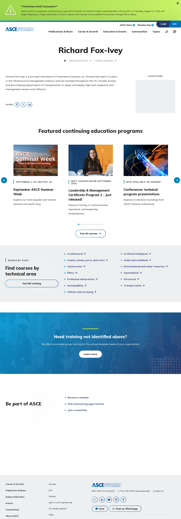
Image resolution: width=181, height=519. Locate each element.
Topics (156, 31)
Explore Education (15, 496)
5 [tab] (89, 224)
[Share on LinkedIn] (29, 104)
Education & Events (114, 31)
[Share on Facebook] (16, 104)
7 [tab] (94, 224)
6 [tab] (91, 224)
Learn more (90, 354)
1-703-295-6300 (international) (134, 491)
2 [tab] (81, 224)
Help (51, 514)
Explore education (104, 60)
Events (9, 503)
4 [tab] (86, 224)
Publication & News (16, 490)
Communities (139, 31)
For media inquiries (58, 508)
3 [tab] (84, 224)
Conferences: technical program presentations (141, 192)
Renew (52, 496)
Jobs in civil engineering (60, 502)
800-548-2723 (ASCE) (103, 491)
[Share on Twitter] (23, 104)
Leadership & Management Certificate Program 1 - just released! (90, 194)
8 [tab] (97, 224)
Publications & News (61, 31)
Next (177, 180)
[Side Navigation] (174, 31)
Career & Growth (88, 31)
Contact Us (158, 491)
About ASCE (12, 516)
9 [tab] (99, 224)
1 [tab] (78, 224)
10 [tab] (102, 224)
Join (50, 490)
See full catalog (32, 283)
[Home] (65, 61)
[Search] (166, 31)
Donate (52, 484)
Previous (4, 180)
